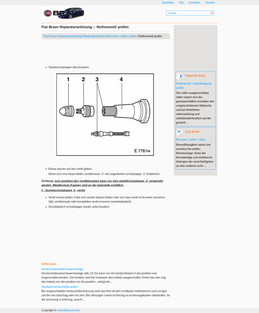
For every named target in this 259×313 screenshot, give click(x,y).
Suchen (210, 2)
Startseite (168, 2)
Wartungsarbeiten (94, 36)
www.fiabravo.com (68, 310)
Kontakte (194, 2)
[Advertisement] (105, 51)
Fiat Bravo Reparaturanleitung (62, 36)
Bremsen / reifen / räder (121, 36)
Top (181, 2)
